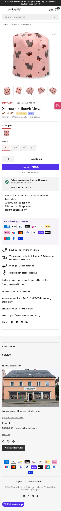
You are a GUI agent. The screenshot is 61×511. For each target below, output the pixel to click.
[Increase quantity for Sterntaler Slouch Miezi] (12, 159)
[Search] (55, 17)
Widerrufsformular (14, 448)
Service (6, 354)
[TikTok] (19, 441)
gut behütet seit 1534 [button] (12, 417)
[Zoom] (53, 32)
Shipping (16, 117)
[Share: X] (17, 322)
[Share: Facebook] (12, 322)
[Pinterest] (14, 441)
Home (5, 25)
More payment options (31, 172)
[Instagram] (9, 441)
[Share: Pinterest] (22, 322)
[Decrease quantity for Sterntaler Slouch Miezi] (4, 159)
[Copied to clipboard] (26, 322)
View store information (21, 187)
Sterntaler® (7, 103)
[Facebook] (4, 441)
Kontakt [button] (6, 434)
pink (6, 133)
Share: (5, 322)
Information (9, 346)
